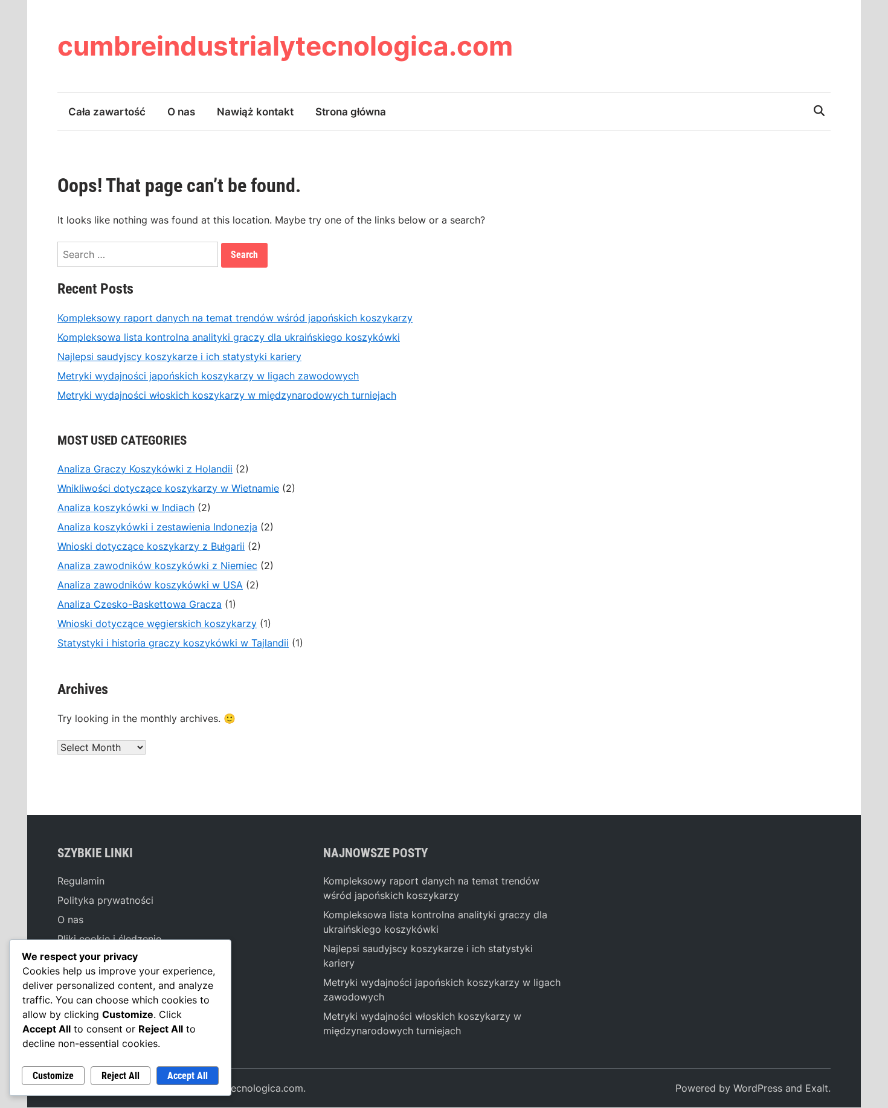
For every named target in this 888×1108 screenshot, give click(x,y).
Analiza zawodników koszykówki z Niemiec (157, 565)
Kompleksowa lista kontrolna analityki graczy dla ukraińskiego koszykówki (228, 337)
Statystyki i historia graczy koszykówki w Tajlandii (173, 643)
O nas (181, 112)
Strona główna (350, 112)
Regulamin (81, 881)
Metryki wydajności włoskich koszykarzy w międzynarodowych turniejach (226, 395)
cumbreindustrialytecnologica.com (285, 46)
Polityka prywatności (105, 900)
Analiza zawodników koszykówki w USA (150, 585)
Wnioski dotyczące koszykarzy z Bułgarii (151, 546)
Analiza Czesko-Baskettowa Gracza (139, 604)
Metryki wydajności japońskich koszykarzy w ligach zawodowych (208, 376)
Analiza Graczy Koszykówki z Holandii (145, 469)
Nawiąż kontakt (255, 112)
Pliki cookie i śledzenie (109, 939)
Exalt (816, 1088)
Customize (53, 1075)
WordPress (757, 1088)
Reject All (120, 1075)
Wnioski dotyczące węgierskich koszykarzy (157, 623)
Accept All (187, 1075)
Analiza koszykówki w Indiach (126, 507)
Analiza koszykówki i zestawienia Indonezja (157, 527)
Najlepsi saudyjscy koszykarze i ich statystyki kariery (179, 356)
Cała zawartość (107, 112)
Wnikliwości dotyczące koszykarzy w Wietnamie (168, 488)
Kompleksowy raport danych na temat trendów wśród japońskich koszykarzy (235, 318)
